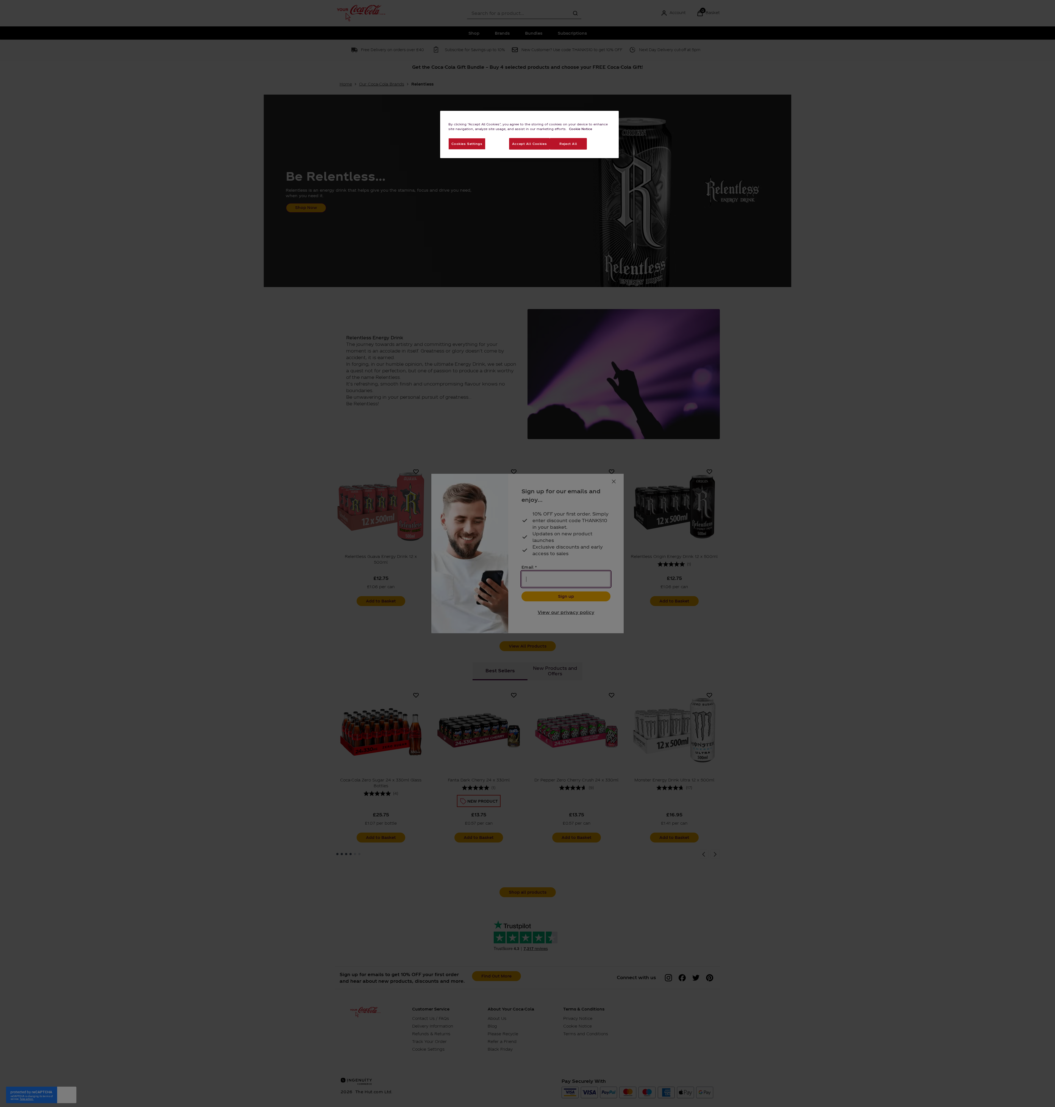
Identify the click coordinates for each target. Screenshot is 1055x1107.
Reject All (568, 143)
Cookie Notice (580, 129)
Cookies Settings (466, 143)
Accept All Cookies (529, 143)
